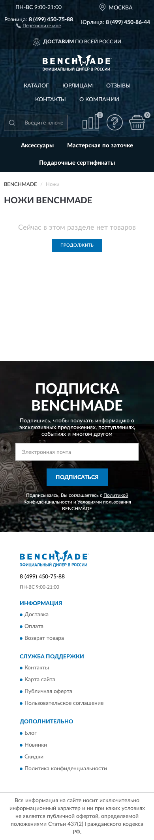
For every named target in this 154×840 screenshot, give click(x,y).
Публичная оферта (48, 692)
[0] (137, 122)
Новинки (35, 745)
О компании (99, 99)
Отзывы (118, 86)
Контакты (50, 99)
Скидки (33, 757)
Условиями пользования (104, 502)
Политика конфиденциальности (65, 768)
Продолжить (77, 245)
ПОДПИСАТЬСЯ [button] (77, 477)
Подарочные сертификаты (77, 163)
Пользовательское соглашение (63, 703)
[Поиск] (12, 122)
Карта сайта (39, 680)
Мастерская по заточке (100, 146)
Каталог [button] (36, 86)
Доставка (36, 614)
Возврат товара (44, 638)
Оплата (33, 626)
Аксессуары (37, 146)
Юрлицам (77, 86)
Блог (30, 733)
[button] (38, 25)
